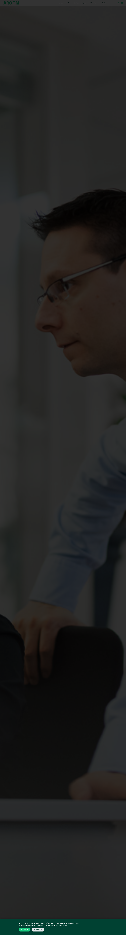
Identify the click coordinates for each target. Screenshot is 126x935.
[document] (63, 467)
